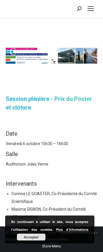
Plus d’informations (72, 229)
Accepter (31, 237)
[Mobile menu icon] (90, 8)
